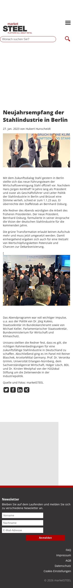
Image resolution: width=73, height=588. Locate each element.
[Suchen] (67, 39)
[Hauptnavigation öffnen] (68, 23)
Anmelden (45, 537)
